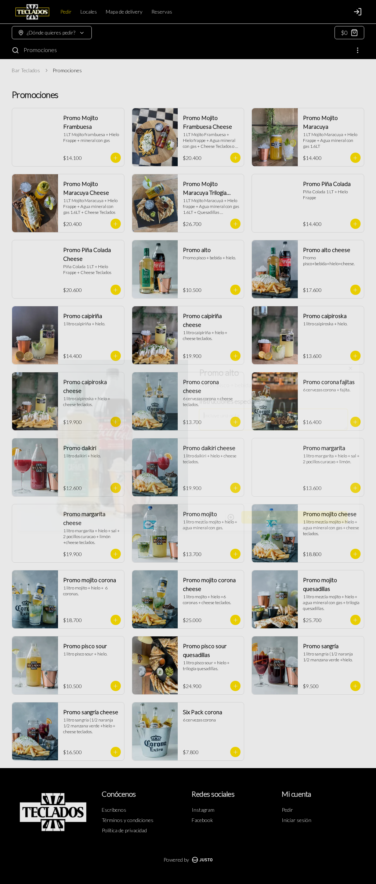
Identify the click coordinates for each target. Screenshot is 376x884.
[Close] (358, 362)
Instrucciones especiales (232, 396)
